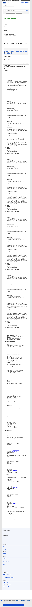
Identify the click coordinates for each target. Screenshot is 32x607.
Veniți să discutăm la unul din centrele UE (8, 578)
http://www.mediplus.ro (15, 503)
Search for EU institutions (6, 582)
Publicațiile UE (4, 564)
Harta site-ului (4, 554)
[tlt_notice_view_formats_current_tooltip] (26, 63)
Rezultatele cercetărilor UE (6, 561)
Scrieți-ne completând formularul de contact (8, 577)
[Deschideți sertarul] (4, 21)
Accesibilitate (4, 549)
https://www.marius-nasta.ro (15, 450)
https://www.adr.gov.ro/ (15, 487)
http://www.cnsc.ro (14, 470)
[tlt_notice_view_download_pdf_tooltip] (4, 51)
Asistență (4, 537)
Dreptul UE (4, 558)
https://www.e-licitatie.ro (15, 451)
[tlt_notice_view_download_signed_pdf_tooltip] (7, 45)
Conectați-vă (22, 2)
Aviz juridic (4, 546)
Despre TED (4, 553)
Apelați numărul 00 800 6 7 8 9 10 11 (7, 574)
